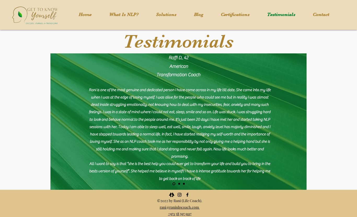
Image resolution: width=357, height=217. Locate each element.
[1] (173, 183)
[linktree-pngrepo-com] (171, 194)
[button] (166, 14)
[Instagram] (179, 194)
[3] (184, 184)
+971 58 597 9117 (180, 213)
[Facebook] (187, 194)
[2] (179, 184)
